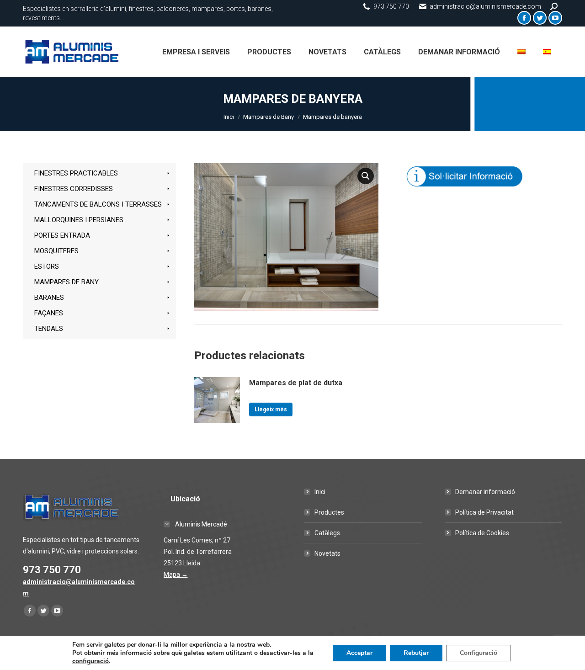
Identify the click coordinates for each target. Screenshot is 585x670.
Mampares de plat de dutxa (295, 382)
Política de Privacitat (484, 512)
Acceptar (359, 653)
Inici (319, 491)
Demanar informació (485, 491)
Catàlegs (327, 533)
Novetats (327, 553)
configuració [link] (90, 661)
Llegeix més (271, 409)
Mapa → (176, 574)
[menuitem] (196, 51)
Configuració (478, 653)
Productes (329, 512)
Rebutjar (416, 653)
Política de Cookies (482, 533)
